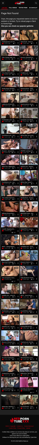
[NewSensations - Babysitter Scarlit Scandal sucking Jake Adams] (29, 84)
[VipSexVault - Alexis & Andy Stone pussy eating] (29, 37)
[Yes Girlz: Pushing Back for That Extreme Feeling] (10, 353)
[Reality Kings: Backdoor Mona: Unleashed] (10, 84)
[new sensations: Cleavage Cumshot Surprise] (10, 274)
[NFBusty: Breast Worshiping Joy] (10, 209)
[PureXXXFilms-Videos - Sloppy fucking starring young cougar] (29, 306)
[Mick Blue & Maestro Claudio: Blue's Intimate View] (29, 385)
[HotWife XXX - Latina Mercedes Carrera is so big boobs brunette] (10, 291)
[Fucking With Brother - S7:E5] (29, 322)
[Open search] (36, 3)
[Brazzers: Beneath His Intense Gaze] (29, 53)
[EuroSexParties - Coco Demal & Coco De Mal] (29, 402)
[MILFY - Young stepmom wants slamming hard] (10, 242)
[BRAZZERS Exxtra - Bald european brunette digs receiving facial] (29, 209)
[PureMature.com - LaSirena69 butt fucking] (10, 131)
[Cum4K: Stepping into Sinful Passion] (10, 225)
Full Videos (13, 8)
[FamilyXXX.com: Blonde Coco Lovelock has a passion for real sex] (29, 115)
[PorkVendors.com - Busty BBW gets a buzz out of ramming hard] (10, 115)
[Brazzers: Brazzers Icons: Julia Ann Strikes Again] (10, 337)
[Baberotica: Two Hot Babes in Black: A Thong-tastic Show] (29, 369)
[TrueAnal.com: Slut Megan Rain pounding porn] (29, 337)
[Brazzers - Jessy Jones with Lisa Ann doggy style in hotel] (10, 146)
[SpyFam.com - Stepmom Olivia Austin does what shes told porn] (29, 162)
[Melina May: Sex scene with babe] (29, 131)
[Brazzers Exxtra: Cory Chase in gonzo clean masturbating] (29, 257)
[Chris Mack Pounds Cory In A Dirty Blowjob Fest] (10, 68)
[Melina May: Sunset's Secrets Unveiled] (29, 177)
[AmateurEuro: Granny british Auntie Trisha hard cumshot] (10, 369)
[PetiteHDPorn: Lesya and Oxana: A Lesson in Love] (29, 224)
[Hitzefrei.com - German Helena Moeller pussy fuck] (10, 322)
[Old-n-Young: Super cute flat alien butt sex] (10, 53)
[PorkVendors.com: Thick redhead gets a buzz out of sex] (10, 306)
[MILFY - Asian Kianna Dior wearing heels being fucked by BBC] (29, 291)
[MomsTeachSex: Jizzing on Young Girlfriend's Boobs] (29, 353)
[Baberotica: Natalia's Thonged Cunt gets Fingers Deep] (10, 402)
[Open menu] (3, 3)
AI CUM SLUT (33, 8)
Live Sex (4, 8)
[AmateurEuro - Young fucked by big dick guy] (29, 193)
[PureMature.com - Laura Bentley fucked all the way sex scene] (10, 177)
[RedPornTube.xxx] (19, 3)
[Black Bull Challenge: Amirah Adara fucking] (10, 257)
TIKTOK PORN (23, 8)
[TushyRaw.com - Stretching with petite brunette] (29, 242)
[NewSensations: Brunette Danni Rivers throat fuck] (29, 99)
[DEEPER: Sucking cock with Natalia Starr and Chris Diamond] (29, 146)
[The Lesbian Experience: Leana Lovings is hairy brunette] (10, 193)
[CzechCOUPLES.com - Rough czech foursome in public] (10, 384)
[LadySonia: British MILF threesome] (10, 99)
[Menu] (18, 43)
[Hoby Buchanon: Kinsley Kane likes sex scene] (29, 273)
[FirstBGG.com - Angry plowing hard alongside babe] (29, 68)
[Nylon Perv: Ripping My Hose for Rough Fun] (10, 162)
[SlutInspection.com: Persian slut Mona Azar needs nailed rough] (10, 37)
